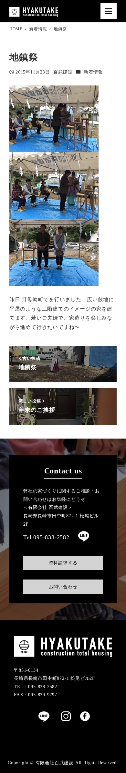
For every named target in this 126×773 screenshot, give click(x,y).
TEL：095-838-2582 (35, 686)
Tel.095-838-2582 (46, 537)
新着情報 (93, 71)
